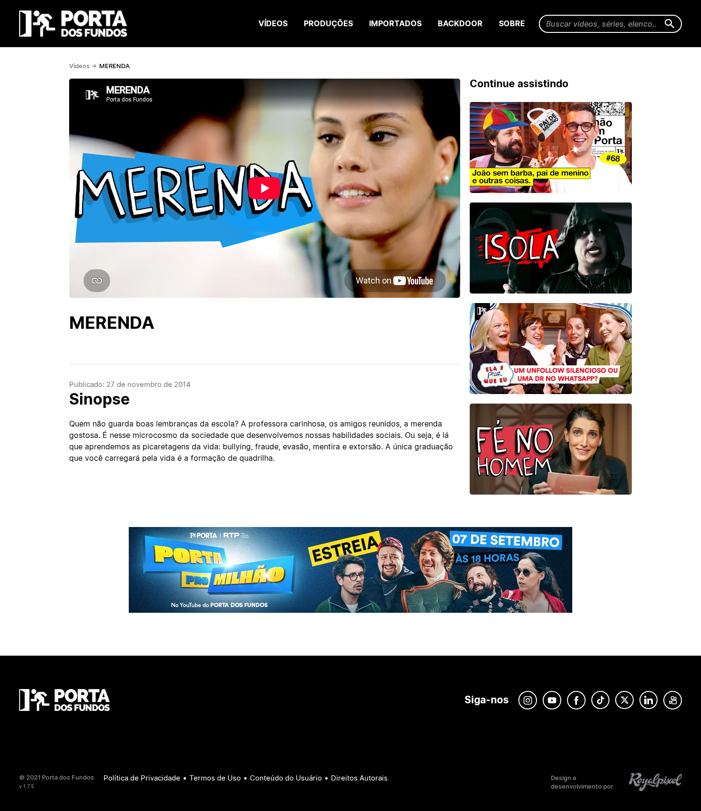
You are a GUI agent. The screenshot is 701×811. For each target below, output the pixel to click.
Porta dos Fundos (75, 23)
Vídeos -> (83, 66)
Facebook (576, 700)
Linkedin (648, 700)
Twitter (624, 700)
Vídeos (273, 23)
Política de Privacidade (141, 777)
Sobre (512, 23)
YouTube (552, 700)
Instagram (527, 700)
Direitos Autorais (359, 777)
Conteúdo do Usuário (286, 777)
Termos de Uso (215, 777)
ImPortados (395, 23)
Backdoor (460, 23)
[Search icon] (670, 24)
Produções (328, 23)
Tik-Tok (600, 700)
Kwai (672, 700)
